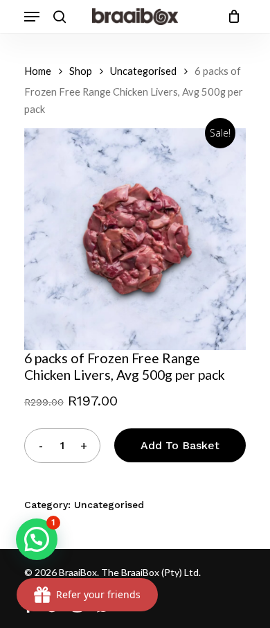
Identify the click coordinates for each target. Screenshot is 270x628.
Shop (80, 70)
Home (37, 70)
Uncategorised (143, 70)
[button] (36, 539)
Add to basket (180, 445)
